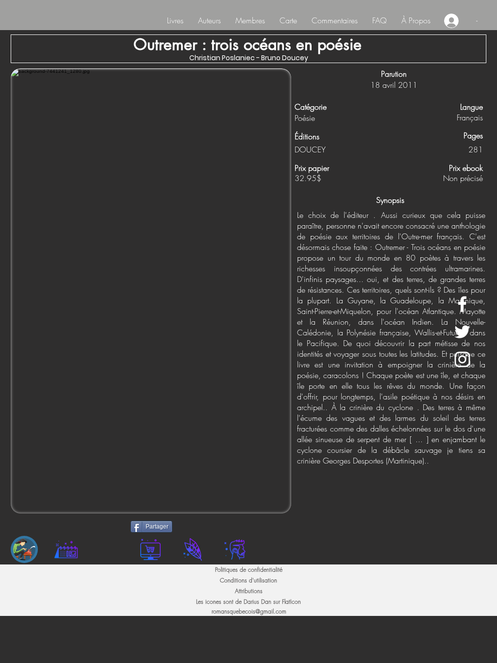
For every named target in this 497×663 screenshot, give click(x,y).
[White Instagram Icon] (462, 359)
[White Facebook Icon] (462, 304)
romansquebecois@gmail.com (249, 611)
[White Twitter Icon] (462, 331)
